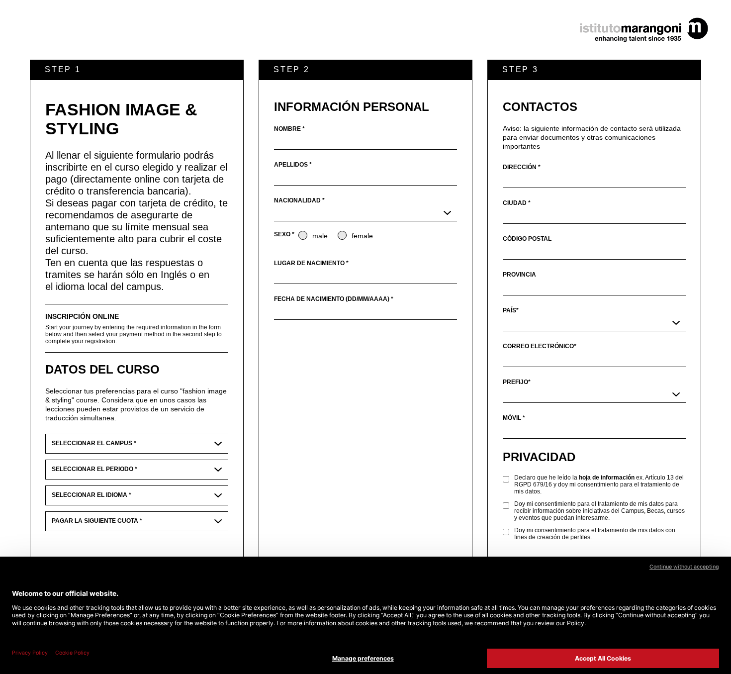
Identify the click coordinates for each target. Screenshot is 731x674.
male (320, 236)
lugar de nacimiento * (311, 263)
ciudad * (517, 202)
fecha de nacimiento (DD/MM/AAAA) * (333, 298)
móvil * (514, 417)
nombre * (289, 128)
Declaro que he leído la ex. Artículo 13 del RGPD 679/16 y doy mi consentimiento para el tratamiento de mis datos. (599, 484)
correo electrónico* (539, 346)
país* (511, 310)
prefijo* (517, 382)
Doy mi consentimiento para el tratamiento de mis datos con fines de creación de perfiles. (594, 534)
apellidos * (293, 164)
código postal (527, 238)
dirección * (522, 167)
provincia (519, 274)
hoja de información (607, 477)
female (362, 236)
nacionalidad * (299, 200)
